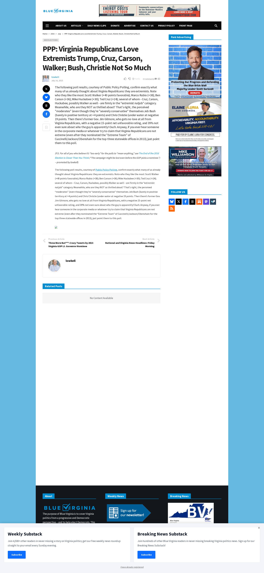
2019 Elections (51, 40)
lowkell (55, 76)
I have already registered (132, 567)
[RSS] (172, 208)
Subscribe (16, 554)
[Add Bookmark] (46, 127)
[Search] (216, 25)
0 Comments (148, 79)
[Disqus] (101, 352)
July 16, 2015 (57, 80)
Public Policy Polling (106, 169)
